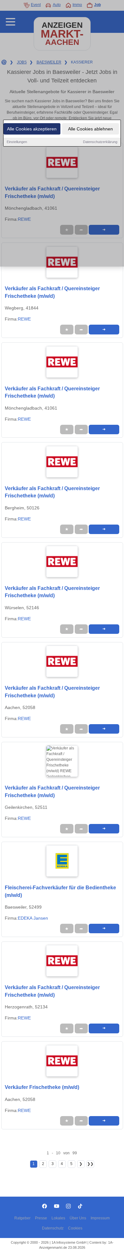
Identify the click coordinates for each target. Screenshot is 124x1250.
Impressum (100, 1218)
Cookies (75, 1228)
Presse (41, 1218)
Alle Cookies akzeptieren (32, 128)
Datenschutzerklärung (100, 142)
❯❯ (90, 1164)
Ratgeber (22, 1218)
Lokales (58, 1218)
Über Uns (78, 1218)
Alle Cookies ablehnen (90, 128)
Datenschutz (53, 1228)
